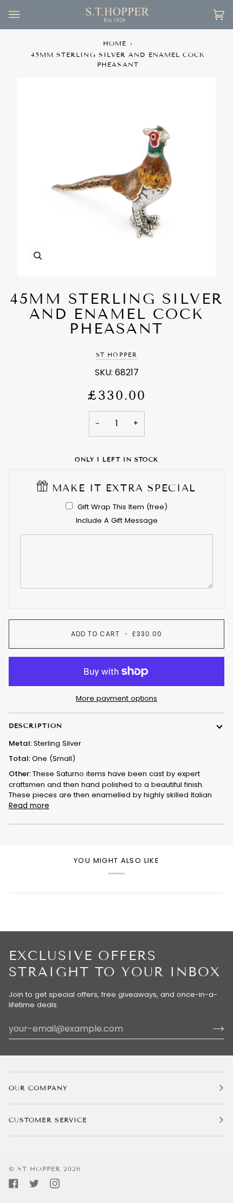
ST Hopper (116, 355)
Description (35, 725)
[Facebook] (13, 1183)
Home (114, 43)
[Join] (210, 1028)
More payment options (116, 698)
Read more (29, 806)
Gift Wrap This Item (122, 507)
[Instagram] (55, 1183)
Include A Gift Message (117, 520)
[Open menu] (25, 14)
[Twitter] (34, 1183)
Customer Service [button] (48, 1120)
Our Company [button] (38, 1088)
